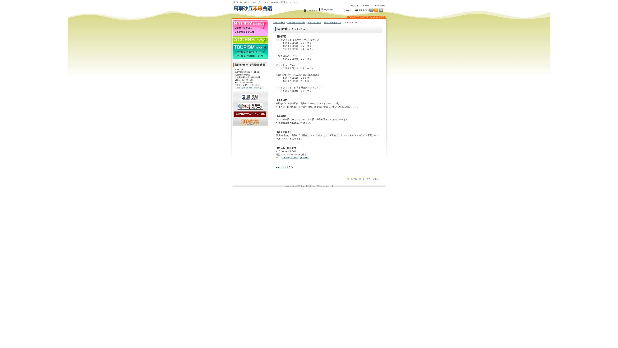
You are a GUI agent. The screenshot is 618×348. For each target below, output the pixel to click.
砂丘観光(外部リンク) (247, 52)
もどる (354, 179)
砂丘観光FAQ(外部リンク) (249, 56)
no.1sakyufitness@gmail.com (295, 157)
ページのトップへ (370, 179)
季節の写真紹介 (244, 28)
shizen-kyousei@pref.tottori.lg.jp (249, 88)
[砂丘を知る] (250, 23)
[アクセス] (250, 39)
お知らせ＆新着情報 (296, 22)
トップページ (279, 22)
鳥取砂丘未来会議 (245, 32)
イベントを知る (314, 22)
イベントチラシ (285, 167)
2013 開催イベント (332, 22)
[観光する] (250, 47)
